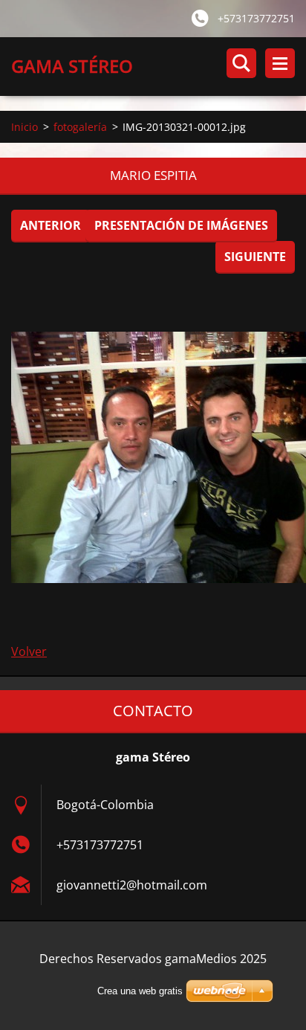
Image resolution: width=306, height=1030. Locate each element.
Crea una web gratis (140, 991)
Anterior (50, 225)
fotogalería (80, 127)
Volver (29, 651)
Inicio (24, 127)
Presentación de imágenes (181, 225)
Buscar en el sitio (241, 63)
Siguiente (255, 256)
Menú (280, 63)
